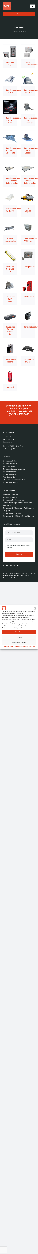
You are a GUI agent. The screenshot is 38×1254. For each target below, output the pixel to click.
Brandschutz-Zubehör (10, 482)
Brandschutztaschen (10, 472)
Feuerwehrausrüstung (11, 494)
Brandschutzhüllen (9, 474)
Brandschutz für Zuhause (12, 513)
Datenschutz (15, 575)
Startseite (15, 31)
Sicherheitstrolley (30, 327)
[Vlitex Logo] (7, 3)
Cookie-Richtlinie (7, 646)
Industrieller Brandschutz (12, 497)
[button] (35, 608)
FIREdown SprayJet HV (10, 268)
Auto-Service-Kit (9, 477)
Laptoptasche (29, 266)
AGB (21, 575)
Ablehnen (19, 637)
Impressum (32, 646)
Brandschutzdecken (10, 461)
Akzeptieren (19, 632)
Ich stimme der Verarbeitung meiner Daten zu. (18, 546)
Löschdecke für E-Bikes (10, 299)
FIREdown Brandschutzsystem (14, 480)
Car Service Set (28, 210)
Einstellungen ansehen (19, 642)
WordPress (14, 578)
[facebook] (3, 565)
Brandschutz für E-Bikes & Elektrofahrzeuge (18, 516)
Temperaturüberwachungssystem (15, 469)
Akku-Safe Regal (9, 466)
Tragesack (10, 387)
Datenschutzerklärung (21, 646)
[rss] (18, 565)
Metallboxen (28, 297)
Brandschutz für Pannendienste (14, 500)
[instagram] (7, 565)
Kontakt (27, 575)
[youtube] (10, 565)
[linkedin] (14, 565)
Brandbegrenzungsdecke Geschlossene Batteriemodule (15, 180)
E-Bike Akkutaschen (10, 464)
